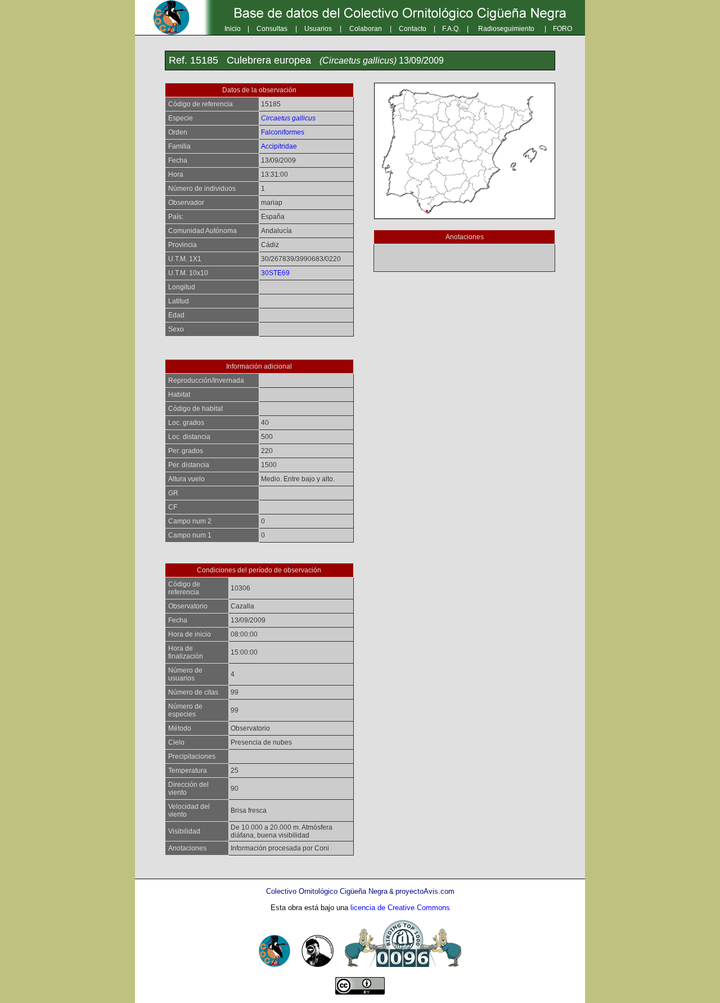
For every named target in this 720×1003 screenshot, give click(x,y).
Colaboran (365, 29)
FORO (562, 29)
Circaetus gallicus (288, 118)
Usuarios (318, 29)
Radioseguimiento (506, 29)
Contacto (412, 29)
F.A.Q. (451, 29)
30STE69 (275, 273)
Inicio (232, 29)
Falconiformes (282, 132)
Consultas (271, 29)
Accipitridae (279, 146)
